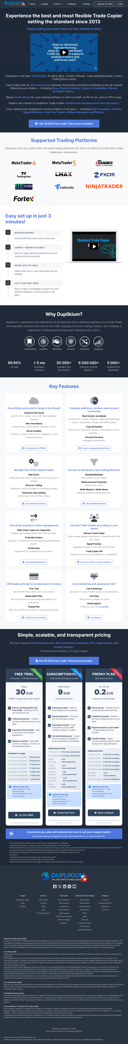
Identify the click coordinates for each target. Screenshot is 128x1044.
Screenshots (64, 906)
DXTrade (85, 920)
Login (23, 903)
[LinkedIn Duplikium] (64, 886)
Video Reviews (64, 913)
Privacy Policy (51, 1031)
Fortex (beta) (84, 926)
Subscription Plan (33, 596)
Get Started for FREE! (35, 448)
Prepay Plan (34, 606)
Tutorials (43, 903)
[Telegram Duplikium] (69, 886)
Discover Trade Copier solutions (95, 562)
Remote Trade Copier (94, 533)
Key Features (64, 903)
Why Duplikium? (64, 900)
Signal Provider (94, 544)
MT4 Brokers (84, 900)
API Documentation (43, 913)
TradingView (84, 910)
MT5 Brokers (84, 903)
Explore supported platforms (95, 448)
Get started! (43, 900)
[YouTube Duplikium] (74, 886)
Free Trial (33, 588)
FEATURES (64, 896)
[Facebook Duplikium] (55, 886)
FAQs (43, 906)
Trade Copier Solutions (64, 916)
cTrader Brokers (84, 906)
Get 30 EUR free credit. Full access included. (65, 123)
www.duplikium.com (29, 1037)
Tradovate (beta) (84, 923)
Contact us (95, 617)
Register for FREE (22, 900)
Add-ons (105, 910)
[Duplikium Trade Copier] (64, 877)
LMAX (84, 916)
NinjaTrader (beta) (84, 930)
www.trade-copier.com (12, 1037)
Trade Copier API (94, 551)
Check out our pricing (35, 617)
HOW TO (43, 896)
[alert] (64, 834)
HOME (22, 896)
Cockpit (23, 906)
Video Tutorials (64, 910)
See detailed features (35, 503)
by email (104, 606)
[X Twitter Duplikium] (60, 886)
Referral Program (64, 920)
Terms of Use (62, 1031)
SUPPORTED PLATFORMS (84, 896)
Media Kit (63, 923)
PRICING (105, 896)
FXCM (84, 913)
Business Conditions (75, 1031)
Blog (43, 910)
